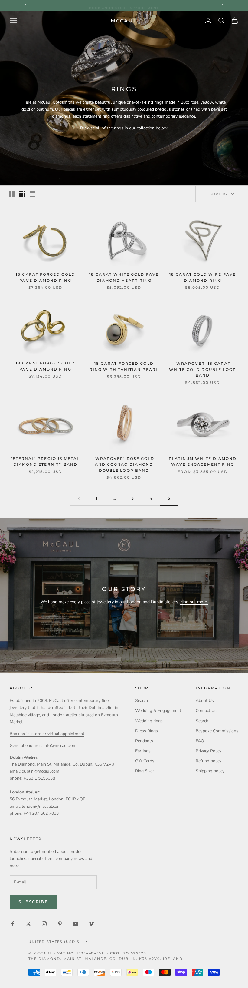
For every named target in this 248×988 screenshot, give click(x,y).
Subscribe (33, 901)
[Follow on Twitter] (28, 924)
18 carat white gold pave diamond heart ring (124, 277)
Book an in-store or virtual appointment (47, 734)
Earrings (143, 751)
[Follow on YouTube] (76, 924)
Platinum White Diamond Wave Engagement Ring (203, 462)
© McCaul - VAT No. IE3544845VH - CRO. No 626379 (87, 953)
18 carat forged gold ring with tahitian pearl (124, 366)
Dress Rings (146, 731)
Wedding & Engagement (158, 711)
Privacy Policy (208, 751)
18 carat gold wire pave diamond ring (202, 277)
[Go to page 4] (79, 498)
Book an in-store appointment (124, 5)
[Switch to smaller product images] (22, 194)
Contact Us (206, 711)
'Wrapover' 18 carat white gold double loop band (203, 369)
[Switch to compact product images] (32, 194)
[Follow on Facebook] (13, 924)
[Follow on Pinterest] (60, 924)
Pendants (144, 741)
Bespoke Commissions (217, 731)
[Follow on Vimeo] (91, 924)
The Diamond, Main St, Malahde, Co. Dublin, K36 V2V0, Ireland (105, 958)
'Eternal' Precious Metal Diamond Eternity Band (45, 462)
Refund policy (208, 761)
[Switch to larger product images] (12, 194)
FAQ (200, 741)
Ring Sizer (144, 771)
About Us (205, 701)
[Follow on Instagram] (44, 924)
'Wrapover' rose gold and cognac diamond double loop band (124, 465)
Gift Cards (144, 761)
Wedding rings (149, 721)
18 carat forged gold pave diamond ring (45, 277)
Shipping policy (210, 771)
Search (141, 701)
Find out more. (194, 602)
